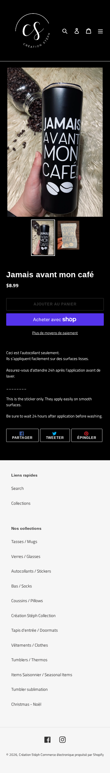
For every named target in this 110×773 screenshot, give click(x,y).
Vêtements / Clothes (29, 645)
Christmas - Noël (26, 704)
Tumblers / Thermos (29, 659)
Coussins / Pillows (27, 600)
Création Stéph (29, 754)
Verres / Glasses (25, 556)
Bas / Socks (21, 586)
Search (17, 488)
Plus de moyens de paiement (55, 333)
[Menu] (100, 30)
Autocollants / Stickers (31, 571)
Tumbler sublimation (29, 689)
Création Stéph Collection (33, 615)
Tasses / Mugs (24, 541)
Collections (20, 503)
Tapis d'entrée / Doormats (34, 630)
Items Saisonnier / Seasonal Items (41, 674)
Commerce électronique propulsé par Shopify (72, 754)
